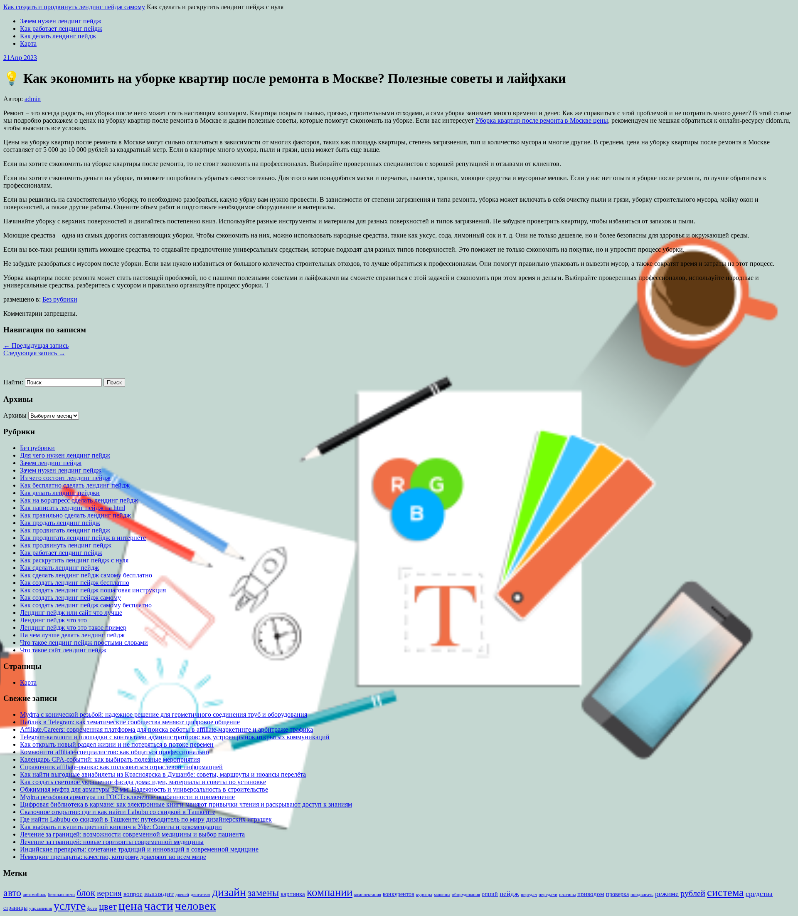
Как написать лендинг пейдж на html (72, 507)
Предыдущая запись (36, 345)
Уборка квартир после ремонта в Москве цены (541, 120)
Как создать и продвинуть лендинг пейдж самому (74, 6)
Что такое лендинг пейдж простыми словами (84, 642)
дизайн (229, 892)
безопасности (61, 894)
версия (109, 893)
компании (329, 892)
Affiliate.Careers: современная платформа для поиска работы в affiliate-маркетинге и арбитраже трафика (166, 729)
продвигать (642, 894)
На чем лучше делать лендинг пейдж (72, 635)
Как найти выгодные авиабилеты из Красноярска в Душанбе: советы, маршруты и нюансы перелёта (163, 774)
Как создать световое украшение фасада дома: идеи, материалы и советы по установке (143, 781)
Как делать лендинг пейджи (60, 492)
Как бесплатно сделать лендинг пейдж (75, 485)
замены (263, 892)
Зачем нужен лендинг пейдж (60, 21)
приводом (590, 893)
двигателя (200, 894)
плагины (567, 894)
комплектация (367, 894)
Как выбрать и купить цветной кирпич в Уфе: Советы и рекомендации (121, 826)
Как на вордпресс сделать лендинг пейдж (79, 500)
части (158, 905)
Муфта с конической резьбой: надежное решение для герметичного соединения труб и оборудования (163, 714)
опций (490, 894)
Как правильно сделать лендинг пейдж (75, 515)
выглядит (159, 893)
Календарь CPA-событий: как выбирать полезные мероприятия (110, 759)
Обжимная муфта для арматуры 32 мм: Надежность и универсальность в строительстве (144, 789)
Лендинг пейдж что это (53, 620)
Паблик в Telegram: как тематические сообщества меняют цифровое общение (130, 721)
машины (442, 894)
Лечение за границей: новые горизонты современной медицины (112, 841)
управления (40, 908)
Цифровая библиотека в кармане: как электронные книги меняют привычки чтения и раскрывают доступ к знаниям (186, 804)
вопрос (133, 893)
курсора (424, 894)
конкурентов (398, 894)
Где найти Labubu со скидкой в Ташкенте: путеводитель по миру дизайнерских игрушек (146, 819)
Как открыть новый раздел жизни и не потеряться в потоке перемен (117, 744)
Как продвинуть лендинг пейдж (65, 545)
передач (529, 894)
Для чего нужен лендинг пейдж (65, 455)
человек (195, 905)
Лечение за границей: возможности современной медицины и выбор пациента (132, 834)
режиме (667, 894)
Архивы (15, 415)
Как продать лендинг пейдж (60, 522)
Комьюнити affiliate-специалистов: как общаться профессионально (114, 751)
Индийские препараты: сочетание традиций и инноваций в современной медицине (139, 849)
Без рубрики (59, 299)
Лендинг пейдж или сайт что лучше (71, 612)
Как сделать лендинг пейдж (59, 567)
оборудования (466, 894)
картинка (293, 893)
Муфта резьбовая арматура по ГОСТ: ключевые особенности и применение (127, 796)
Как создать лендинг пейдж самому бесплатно (86, 605)
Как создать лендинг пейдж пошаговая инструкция (93, 590)
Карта (28, 43)
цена (130, 905)
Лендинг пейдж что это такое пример (73, 627)
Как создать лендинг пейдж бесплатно (74, 582)
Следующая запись (34, 352)
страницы (15, 908)
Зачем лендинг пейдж (50, 462)
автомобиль (34, 894)
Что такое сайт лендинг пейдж (63, 650)
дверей (182, 894)
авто (12, 892)
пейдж (509, 894)
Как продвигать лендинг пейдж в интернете (83, 537)
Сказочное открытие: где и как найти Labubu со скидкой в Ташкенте (117, 811)
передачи (548, 894)
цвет (108, 906)
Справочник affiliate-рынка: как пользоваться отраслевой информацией (121, 766)
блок (85, 892)
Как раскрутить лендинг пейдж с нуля (74, 560)
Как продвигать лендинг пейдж (65, 530)
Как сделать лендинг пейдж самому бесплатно (86, 575)
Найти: (13, 382)
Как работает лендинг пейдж (61, 28)
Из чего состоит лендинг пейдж (65, 477)
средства (759, 894)
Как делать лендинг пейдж (58, 36)
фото (92, 908)
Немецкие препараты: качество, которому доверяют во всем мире (113, 856)
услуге (70, 905)
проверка (617, 894)
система (725, 892)
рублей (692, 893)
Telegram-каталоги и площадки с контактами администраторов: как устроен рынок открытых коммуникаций (175, 736)
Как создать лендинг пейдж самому (70, 597)
